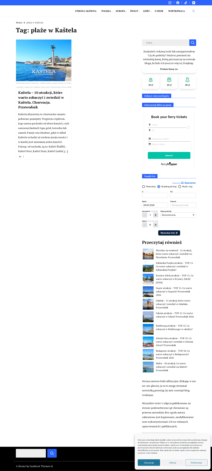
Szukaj (52, 453)
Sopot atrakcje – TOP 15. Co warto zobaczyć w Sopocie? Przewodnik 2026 (174, 291)
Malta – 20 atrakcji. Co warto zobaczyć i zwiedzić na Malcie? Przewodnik (171, 367)
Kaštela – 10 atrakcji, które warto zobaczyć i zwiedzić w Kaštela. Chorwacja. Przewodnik (41, 99)
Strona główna (85, 11)
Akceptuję (149, 462)
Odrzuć (172, 462)
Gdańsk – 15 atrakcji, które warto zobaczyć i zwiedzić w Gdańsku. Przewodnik (173, 304)
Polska (106, 11)
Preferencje (196, 462)
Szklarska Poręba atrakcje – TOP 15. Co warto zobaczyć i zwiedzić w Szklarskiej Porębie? (174, 266)
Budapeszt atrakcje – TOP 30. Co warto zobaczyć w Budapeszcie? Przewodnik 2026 (173, 354)
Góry (146, 11)
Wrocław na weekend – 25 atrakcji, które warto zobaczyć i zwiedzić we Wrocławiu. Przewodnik (174, 254)
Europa (120, 11)
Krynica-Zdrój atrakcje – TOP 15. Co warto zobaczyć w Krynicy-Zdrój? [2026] (174, 279)
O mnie (159, 11)
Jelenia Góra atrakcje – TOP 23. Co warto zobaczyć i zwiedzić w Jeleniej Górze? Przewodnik (174, 342)
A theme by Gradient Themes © (34, 466)
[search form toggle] (193, 11)
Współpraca (176, 11)
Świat (134, 11)
